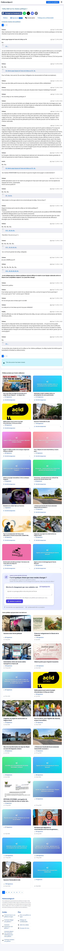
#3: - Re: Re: (9, 196)
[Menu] (61, 2)
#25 (51, 337)
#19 (51, 283)
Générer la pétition (15, 601)
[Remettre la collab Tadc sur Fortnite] (16, 500)
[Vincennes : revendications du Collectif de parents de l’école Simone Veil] (47, 473)
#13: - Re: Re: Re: (10, 230)
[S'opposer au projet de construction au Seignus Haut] (47, 529)
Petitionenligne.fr (6, 2)
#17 (51, 257)
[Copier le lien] (36, 13)
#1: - (7, 46)
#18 (51, 264)
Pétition (5, 18)
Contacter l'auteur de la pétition (11, 22)
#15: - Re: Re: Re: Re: (11, 247)
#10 (51, 153)
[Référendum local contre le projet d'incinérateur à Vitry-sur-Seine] (16, 417)
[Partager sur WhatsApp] (24, 13)
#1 (51, 29)
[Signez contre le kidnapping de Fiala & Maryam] (47, 557)
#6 (51, 94)
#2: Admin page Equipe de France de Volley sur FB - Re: (21, 71)
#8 (51, 111)
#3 (51, 64)
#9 (51, 125)
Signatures (17, 18)
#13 (51, 188)
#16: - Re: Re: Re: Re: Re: (12, 271)
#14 (51, 205)
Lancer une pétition (52, 2)
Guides (4, 912)
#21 (51, 298)
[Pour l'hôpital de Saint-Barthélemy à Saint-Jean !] (47, 445)
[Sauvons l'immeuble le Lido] (47, 416)
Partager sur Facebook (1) (13, 13)
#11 (51, 161)
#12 (51, 178)
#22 (51, 305)
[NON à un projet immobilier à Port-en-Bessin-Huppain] (16, 473)
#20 (51, 289)
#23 (51, 311)
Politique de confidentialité (45, 18)
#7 (51, 101)
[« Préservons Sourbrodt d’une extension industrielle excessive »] (47, 501)
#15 (51, 223)
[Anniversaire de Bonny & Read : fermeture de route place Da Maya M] (16, 557)
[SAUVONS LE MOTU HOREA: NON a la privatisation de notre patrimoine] (47, 389)
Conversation (31, 18)
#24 (51, 321)
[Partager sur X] (28, 13)
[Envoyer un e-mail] (32, 13)
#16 (51, 240)
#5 (51, 87)
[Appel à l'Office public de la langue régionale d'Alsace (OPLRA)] (16, 445)
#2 (51, 39)
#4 (51, 81)
